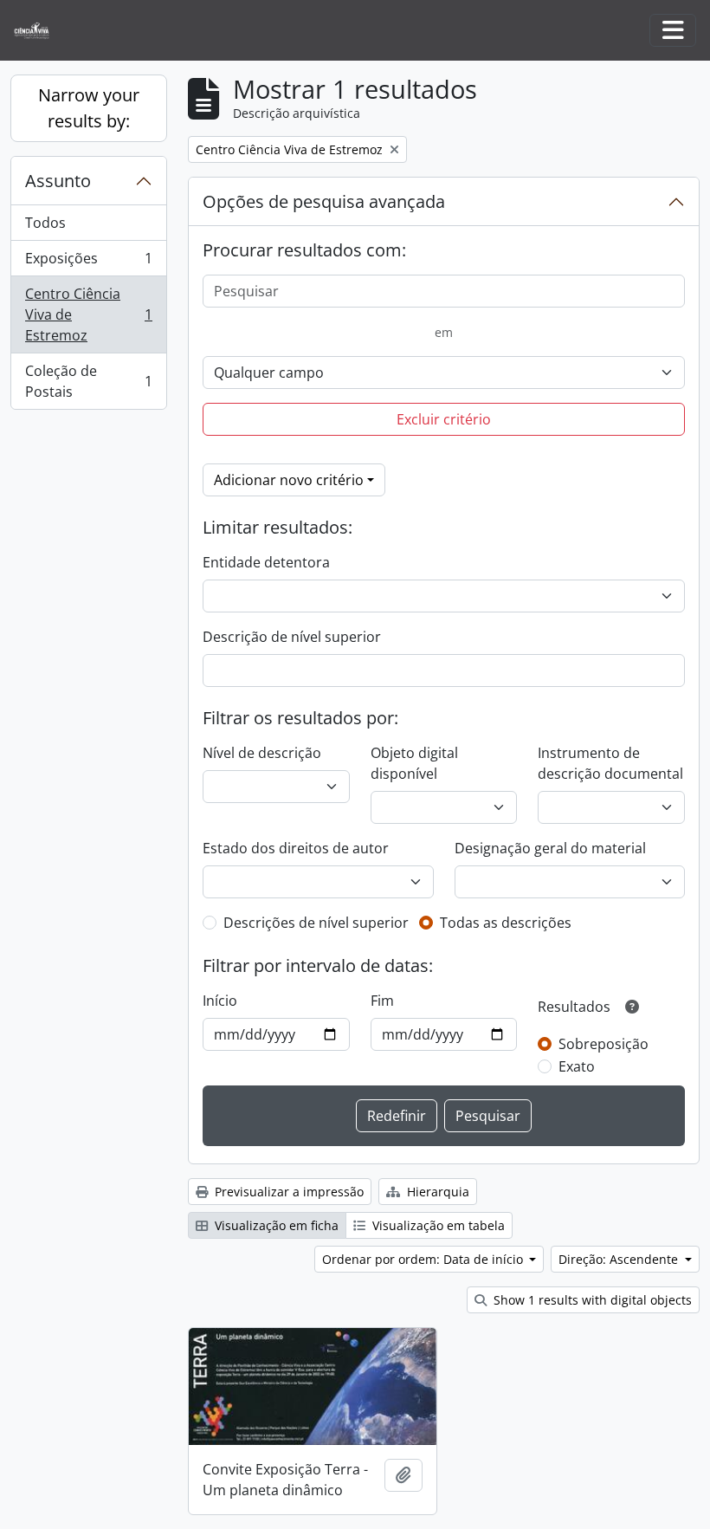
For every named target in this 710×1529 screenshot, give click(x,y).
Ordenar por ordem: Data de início (424, 1259)
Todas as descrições (505, 922)
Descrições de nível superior (316, 922)
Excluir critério (444, 419)
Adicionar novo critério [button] (289, 479)
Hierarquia (436, 1191)
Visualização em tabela (437, 1225)
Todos (45, 222)
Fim (382, 1000)
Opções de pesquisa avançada (324, 201)
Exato (576, 1066)
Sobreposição (603, 1043)
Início (220, 1000)
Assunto (58, 180)
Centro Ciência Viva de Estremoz (88, 314)
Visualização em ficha (275, 1225)
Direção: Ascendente (619, 1259)
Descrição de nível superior (292, 636)
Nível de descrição (262, 752)
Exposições (88, 262)
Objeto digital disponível (414, 763)
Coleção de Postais (88, 381)
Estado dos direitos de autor (296, 848)
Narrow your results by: (88, 108)
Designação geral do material (550, 848)
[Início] (38, 31)
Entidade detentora (266, 562)
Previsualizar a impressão (287, 1191)
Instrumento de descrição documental (610, 763)
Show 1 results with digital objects (591, 1300)
